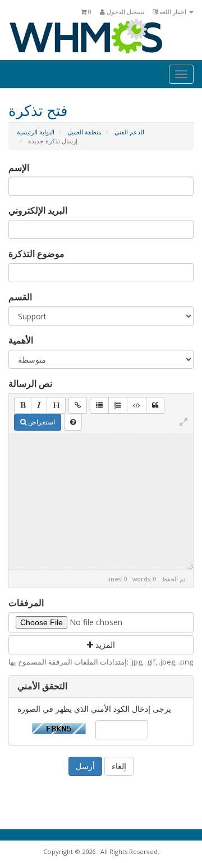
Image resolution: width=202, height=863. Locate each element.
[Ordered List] (117, 405)
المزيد (104, 644)
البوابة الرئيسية (35, 132)
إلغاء (119, 766)
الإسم (18, 167)
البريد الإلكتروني (37, 210)
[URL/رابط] (77, 405)
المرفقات (26, 603)
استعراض (40, 422)
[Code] (136, 405)
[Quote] (155, 405)
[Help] (73, 422)
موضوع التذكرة (36, 253)
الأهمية (20, 340)
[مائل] (39, 405)
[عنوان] (56, 405)
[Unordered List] (99, 405)
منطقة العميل (84, 132)
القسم (20, 297)
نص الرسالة (30, 383)
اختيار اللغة (173, 11)
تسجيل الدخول (124, 11)
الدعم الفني (129, 132)
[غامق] (22, 405)
